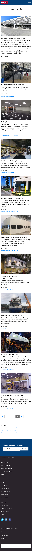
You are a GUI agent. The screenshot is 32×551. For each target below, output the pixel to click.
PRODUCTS (4, 478)
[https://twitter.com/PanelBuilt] (2, 520)
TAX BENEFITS (4, 495)
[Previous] (2, 416)
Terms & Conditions (6, 532)
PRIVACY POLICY (5, 511)
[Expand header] (29, 2)
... (25, 416)
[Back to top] (16, 546)
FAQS (2, 515)
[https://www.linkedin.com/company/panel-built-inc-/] (6, 520)
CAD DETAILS (4, 485)
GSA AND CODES (5, 492)
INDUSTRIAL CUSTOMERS (7, 468)
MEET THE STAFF (5, 462)
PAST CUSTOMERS (5, 465)
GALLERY (3, 482)
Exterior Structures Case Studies (9, 59)
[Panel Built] (4, 2)
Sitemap (3, 538)
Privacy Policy (4, 535)
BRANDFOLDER (4, 498)
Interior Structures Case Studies (9, 135)
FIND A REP (3, 502)
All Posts (3, 425)
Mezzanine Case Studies (7, 96)
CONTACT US (4, 505)
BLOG (2, 475)
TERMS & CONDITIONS (6, 508)
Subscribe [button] (24, 449)
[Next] (29, 416)
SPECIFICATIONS (5, 488)
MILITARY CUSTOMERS (6, 472)
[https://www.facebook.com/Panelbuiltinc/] (10, 520)
